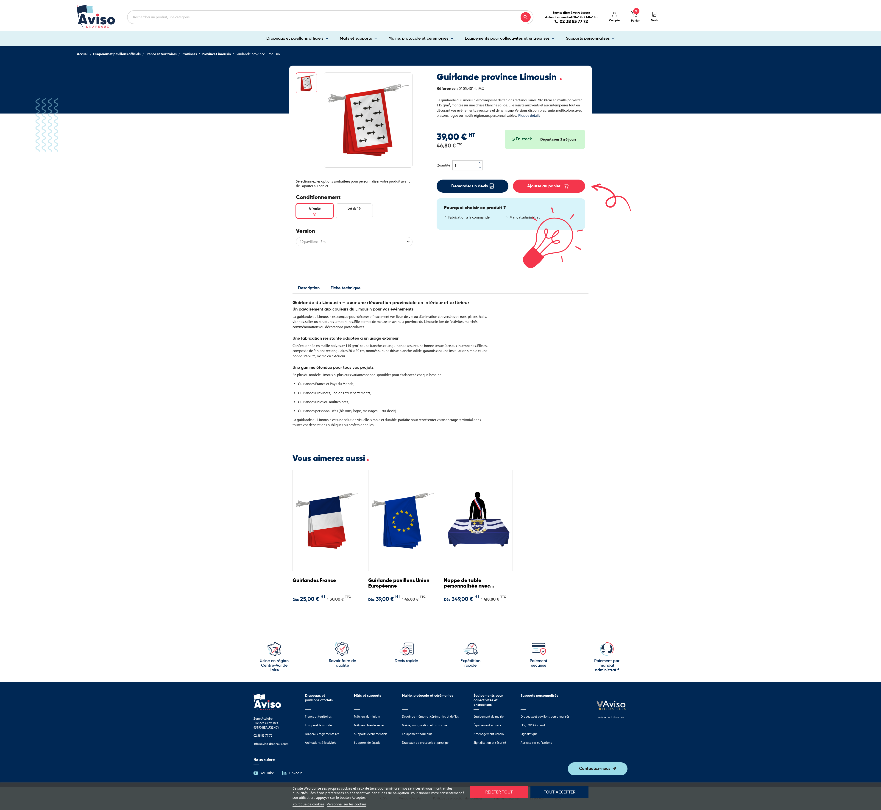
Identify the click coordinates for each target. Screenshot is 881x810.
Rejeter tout (499, 792)
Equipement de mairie (489, 716)
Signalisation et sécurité (490, 743)
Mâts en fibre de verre (369, 725)
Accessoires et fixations (536, 743)
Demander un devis (469, 186)
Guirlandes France (314, 580)
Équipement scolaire (487, 725)
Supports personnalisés (588, 38)
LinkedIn (295, 773)
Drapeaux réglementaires (322, 734)
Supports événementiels (370, 734)
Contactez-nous (594, 769)
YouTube (267, 773)
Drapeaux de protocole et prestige (425, 743)
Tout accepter (559, 792)
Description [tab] (309, 288)
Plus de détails (529, 115)
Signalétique (529, 734)
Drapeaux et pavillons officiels (294, 38)
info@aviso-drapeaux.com (271, 744)
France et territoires (318, 716)
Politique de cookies (308, 804)
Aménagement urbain (489, 734)
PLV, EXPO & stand (533, 725)
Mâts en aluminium (367, 716)
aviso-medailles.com (611, 717)
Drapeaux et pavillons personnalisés (545, 716)
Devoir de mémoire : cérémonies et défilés (430, 716)
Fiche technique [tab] (345, 288)
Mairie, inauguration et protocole (424, 725)
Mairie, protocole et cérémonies (418, 38)
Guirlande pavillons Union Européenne (398, 583)
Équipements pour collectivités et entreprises (507, 38)
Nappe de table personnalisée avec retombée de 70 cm (467, 583)
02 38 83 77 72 (574, 21)
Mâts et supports (356, 38)
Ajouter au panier (543, 186)
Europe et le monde (318, 725)
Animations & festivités (320, 743)
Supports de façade (367, 743)
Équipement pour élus (417, 734)
